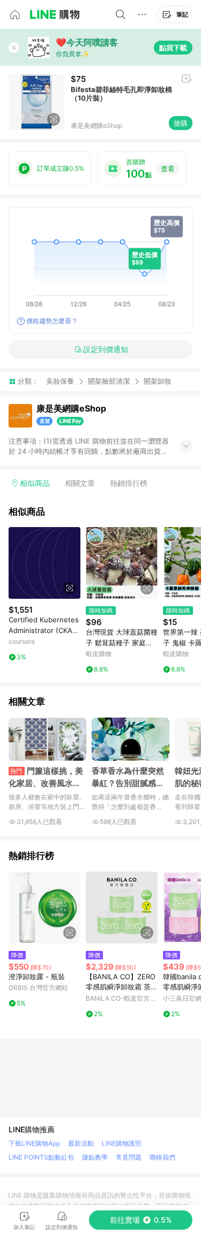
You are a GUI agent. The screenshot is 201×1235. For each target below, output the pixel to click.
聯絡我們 (162, 1157)
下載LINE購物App (34, 1143)
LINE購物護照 (122, 1143)
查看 (168, 168)
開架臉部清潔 (109, 381)
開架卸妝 (158, 381)
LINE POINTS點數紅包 (41, 1157)
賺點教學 (95, 1157)
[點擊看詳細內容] (44, 563)
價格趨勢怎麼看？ (52, 321)
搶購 (181, 123)
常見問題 (129, 1157)
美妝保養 (60, 381)
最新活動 (81, 1143)
